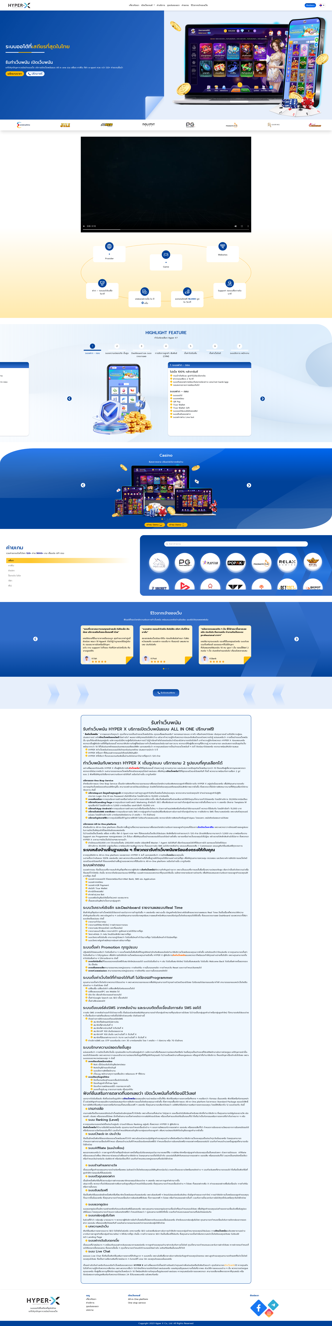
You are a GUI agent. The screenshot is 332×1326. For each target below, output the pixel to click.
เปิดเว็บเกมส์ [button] (147, 5)
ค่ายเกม (185, 5)
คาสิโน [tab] (11, 565)
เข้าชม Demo (153, 524)
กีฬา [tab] (10, 580)
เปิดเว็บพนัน (229, 1265)
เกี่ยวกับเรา (134, 5)
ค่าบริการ (161, 5)
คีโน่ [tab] (10, 585)
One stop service (137, 1302)
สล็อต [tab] (11, 560)
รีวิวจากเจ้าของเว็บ (199, 5)
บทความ (90, 1310)
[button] (69, 399)
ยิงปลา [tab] (11, 570)
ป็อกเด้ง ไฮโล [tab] (14, 575)
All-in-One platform (138, 1299)
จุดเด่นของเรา (173, 5)
